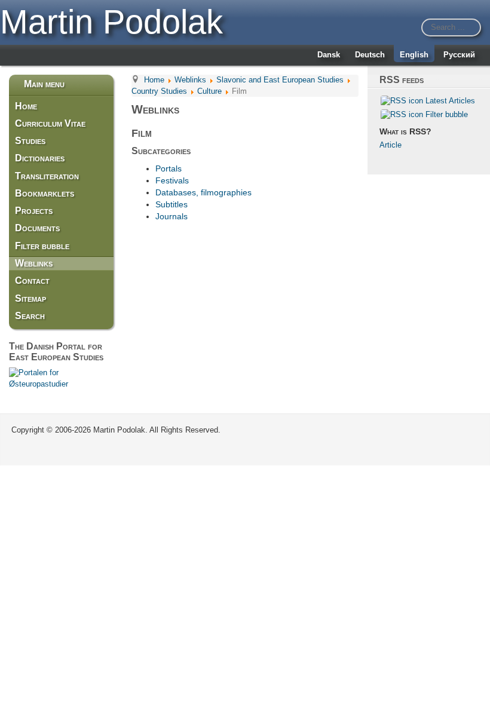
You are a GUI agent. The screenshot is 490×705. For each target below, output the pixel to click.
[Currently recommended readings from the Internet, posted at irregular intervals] (402, 113)
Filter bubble (42, 246)
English (414, 54)
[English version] (61, 377)
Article (390, 144)
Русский (459, 54)
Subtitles (171, 204)
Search (30, 316)
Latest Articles (450, 100)
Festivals (172, 180)
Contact (32, 280)
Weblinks (34, 263)
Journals (171, 216)
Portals (168, 168)
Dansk (328, 54)
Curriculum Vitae (50, 123)
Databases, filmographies (203, 192)
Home (26, 106)
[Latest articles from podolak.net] (402, 100)
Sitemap (30, 298)
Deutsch (370, 54)
